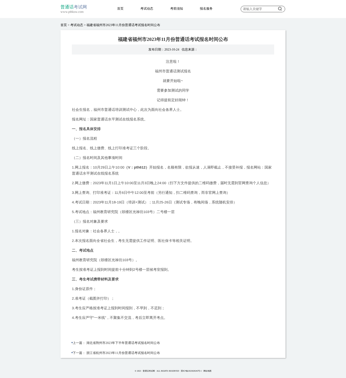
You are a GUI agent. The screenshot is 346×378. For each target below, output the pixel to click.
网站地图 (207, 371)
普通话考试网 (149, 371)
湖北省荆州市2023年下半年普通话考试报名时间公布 (123, 343)
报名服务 (206, 8)
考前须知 (176, 8)
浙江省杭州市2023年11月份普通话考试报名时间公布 (123, 353)
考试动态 (146, 8)
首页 (120, 8)
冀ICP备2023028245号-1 (191, 371)
